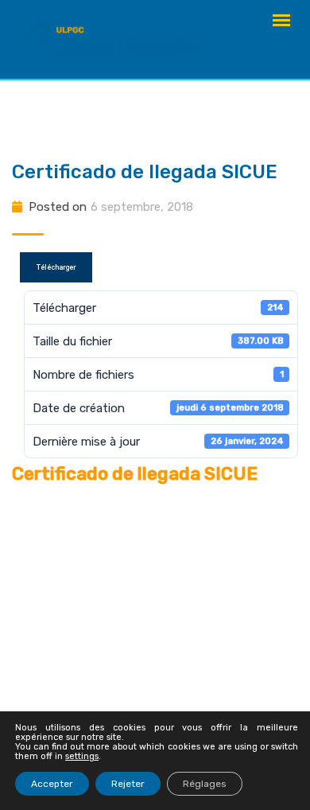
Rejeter (128, 783)
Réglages (205, 783)
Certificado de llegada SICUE (144, 172)
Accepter (52, 783)
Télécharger (56, 267)
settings (82, 756)
